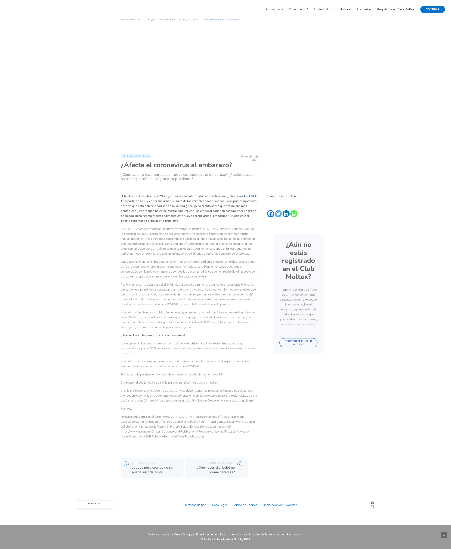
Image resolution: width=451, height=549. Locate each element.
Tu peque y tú (298, 9)
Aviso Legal (219, 505)
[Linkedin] (286, 213)
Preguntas (364, 9)
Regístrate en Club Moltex (395, 9)
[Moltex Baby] (17, 9)
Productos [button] (272, 9)
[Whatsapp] (293, 213)
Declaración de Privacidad (280, 505)
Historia (345, 9)
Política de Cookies (245, 505)
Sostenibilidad (324, 9)
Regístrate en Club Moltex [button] (299, 342)
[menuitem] (275, 9)
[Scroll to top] (444, 535)
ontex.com (296, 534)
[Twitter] (278, 213)
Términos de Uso (195, 505)
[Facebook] (270, 213)
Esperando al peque (177, 19)
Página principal (131, 19)
